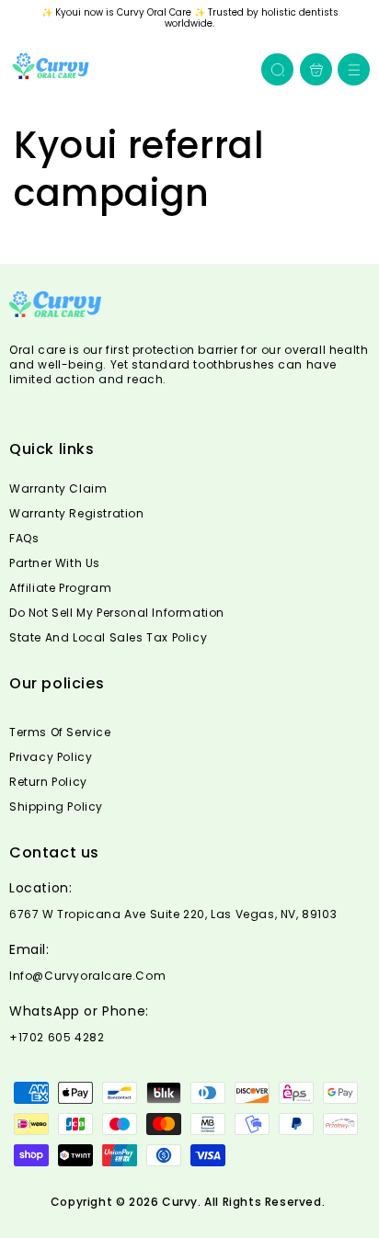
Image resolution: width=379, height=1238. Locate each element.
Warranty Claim (58, 488)
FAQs (24, 538)
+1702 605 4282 (56, 1037)
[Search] (278, 70)
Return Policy (48, 781)
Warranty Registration (76, 513)
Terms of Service (60, 732)
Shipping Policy (56, 806)
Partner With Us (54, 563)
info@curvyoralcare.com (87, 976)
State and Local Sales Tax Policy (108, 637)
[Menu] (354, 69)
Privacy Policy (50, 757)
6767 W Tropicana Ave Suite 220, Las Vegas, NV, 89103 (173, 914)
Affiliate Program (60, 588)
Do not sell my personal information (116, 612)
